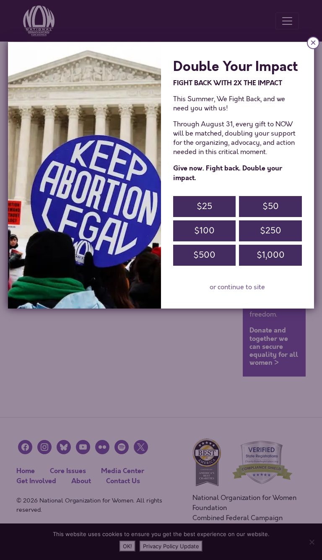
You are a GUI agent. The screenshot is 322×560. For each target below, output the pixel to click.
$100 (204, 230)
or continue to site (237, 287)
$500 (204, 255)
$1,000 (271, 255)
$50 (270, 206)
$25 (204, 206)
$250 (270, 230)
